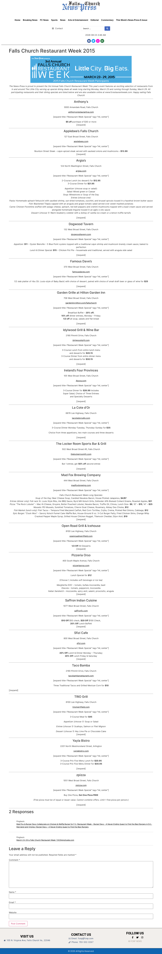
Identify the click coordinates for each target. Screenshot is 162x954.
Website (12, 912)
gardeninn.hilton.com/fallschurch (81, 303)
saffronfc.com (81, 610)
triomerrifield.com (81, 707)
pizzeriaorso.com (81, 565)
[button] (57, 28)
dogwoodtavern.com (81, 234)
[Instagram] (98, 41)
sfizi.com (81, 643)
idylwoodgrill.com (81, 340)
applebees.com (81, 141)
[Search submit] (107, 28)
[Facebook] (89, 41)
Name (12, 892)
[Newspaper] (102, 41)
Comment (14, 860)
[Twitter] (93, 41)
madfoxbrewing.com (81, 485)
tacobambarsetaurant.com (81, 675)
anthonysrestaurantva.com (81, 112)
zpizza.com (81, 785)
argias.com (81, 171)
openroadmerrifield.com (81, 536)
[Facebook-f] (132, 937)
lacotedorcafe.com (81, 418)
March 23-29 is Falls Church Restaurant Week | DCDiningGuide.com (45, 840)
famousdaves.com (81, 271)
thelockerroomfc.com (81, 454)
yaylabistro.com (81, 751)
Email (12, 902)
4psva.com (81, 380)
